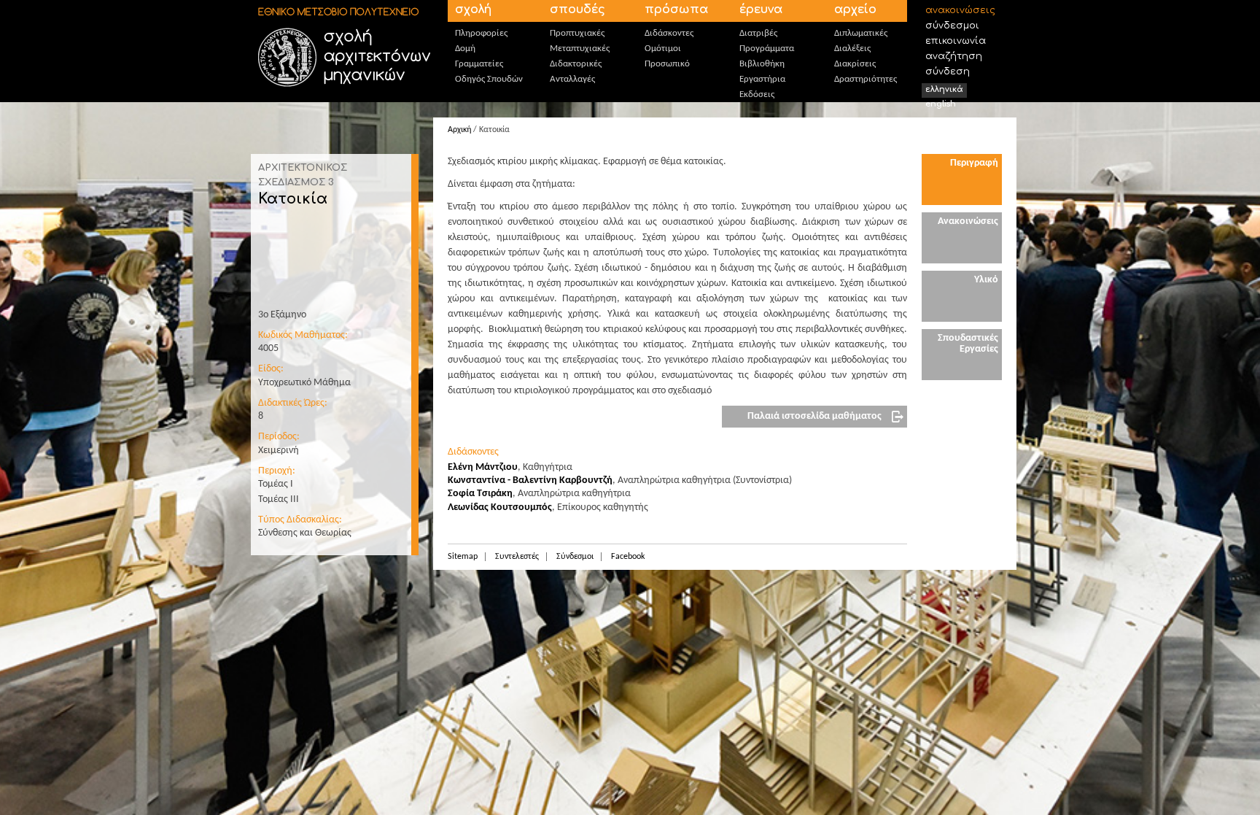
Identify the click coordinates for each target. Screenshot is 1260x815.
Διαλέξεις (852, 48)
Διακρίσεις (855, 64)
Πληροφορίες (481, 33)
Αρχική (459, 129)
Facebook (628, 556)
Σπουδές (577, 9)
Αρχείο (855, 9)
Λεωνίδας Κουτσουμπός (500, 507)
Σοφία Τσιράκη (480, 493)
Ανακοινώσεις (960, 10)
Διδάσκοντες (669, 33)
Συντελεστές (517, 556)
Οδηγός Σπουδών (489, 79)
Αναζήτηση (953, 56)
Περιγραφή (974, 163)
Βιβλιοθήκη (762, 64)
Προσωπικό (667, 64)
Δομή (465, 48)
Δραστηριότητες (865, 79)
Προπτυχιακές (577, 33)
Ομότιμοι (663, 48)
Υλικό (986, 279)
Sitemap (463, 556)
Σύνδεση (947, 71)
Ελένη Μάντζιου (483, 467)
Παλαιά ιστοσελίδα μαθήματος (814, 416)
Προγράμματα (766, 48)
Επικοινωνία (955, 41)
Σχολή (473, 9)
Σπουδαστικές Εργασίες (968, 344)
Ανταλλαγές (572, 79)
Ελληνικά (944, 89)
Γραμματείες (479, 64)
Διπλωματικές (860, 33)
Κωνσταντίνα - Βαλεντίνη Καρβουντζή (530, 480)
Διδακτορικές (576, 64)
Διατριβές (758, 33)
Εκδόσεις (756, 94)
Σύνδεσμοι (952, 25)
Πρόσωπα (676, 9)
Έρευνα (760, 9)
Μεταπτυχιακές (580, 48)
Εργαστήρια (762, 79)
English (940, 104)
